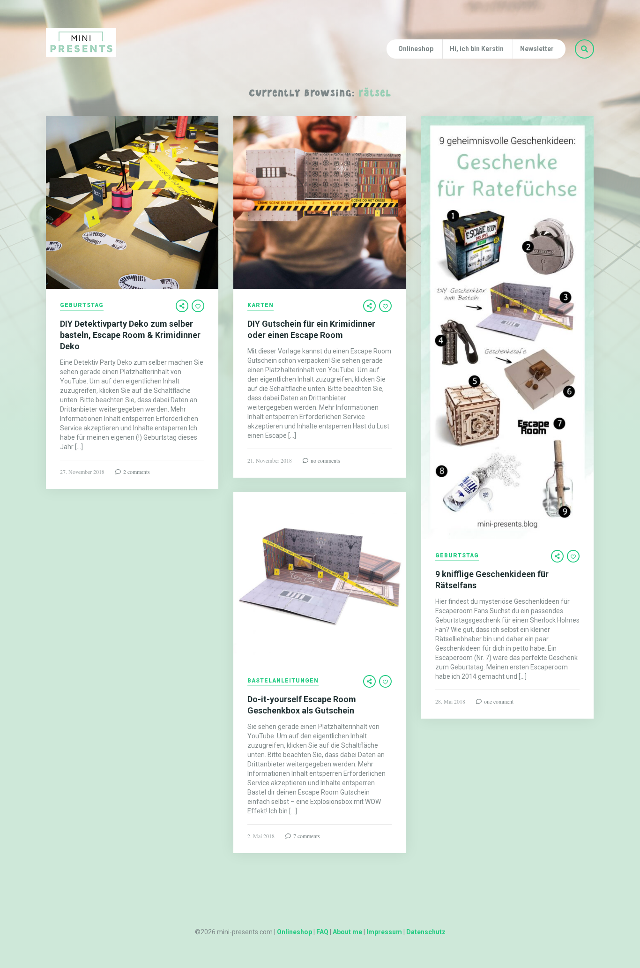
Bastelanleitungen (283, 681)
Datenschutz (426, 932)
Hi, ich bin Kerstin (477, 49)
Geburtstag (82, 305)
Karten (260, 305)
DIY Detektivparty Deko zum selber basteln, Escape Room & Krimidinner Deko (130, 335)
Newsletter (537, 49)
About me (347, 932)
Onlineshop (415, 49)
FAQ (322, 932)
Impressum (384, 932)
